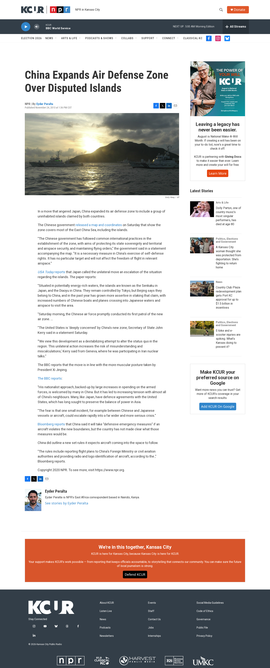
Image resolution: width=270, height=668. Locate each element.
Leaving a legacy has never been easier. (218, 127)
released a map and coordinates (98, 225)
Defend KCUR (135, 574)
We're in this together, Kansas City (135, 547)
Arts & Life (69, 38)
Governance (203, 619)
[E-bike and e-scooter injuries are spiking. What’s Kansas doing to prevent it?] (202, 329)
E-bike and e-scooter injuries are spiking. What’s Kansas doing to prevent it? (228, 339)
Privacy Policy (204, 636)
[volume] (37, 27)
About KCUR (107, 602)
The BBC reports (50, 378)
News (49, 38)
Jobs (151, 627)
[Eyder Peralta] (33, 500)
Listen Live (106, 611)
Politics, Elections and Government (227, 240)
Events (152, 602)
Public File (202, 627)
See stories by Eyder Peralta (66, 503)
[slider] (42, 26)
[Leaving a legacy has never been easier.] (217, 88)
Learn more (217, 173)
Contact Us (154, 619)
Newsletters (107, 636)
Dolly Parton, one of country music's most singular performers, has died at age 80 (228, 216)
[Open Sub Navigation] (56, 38)
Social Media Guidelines (210, 602)
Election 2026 (31, 38)
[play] (26, 27)
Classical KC (192, 38)
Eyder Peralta (44, 104)
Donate (239, 10)
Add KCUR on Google (217, 406)
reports (51, 272)
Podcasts (105, 627)
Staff (151, 611)
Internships (154, 636)
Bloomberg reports (51, 424)
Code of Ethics (205, 611)
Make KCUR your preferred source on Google (217, 377)
